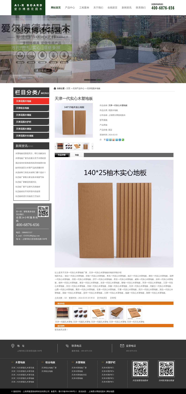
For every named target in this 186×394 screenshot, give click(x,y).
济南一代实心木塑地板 (95, 276)
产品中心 (70, 7)
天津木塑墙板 (77, 371)
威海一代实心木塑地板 (144, 279)
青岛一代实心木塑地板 (116, 276)
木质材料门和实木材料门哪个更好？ (30, 172)
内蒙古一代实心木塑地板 (160, 286)
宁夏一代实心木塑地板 (127, 290)
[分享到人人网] (120, 140)
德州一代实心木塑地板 (68, 283)
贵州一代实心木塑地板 (92, 293)
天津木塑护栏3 (108, 375)
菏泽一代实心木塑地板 (151, 283)
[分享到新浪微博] (113, 140)
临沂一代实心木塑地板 (137, 276)
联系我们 (141, 7)
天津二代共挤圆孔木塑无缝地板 (24, 368)
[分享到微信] (123, 140)
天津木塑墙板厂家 (79, 368)
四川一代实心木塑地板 (148, 290)
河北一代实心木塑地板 (75, 286)
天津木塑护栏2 (108, 378)
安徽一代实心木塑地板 (117, 286)
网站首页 (56, 7)
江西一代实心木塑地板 (113, 293)
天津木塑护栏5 (108, 368)
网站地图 (110, 391)
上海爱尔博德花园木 (97, 391)
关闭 (113, 298)
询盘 (77, 155)
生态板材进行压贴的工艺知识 (27, 196)
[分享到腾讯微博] (117, 140)
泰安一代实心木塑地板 (89, 283)
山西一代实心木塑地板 (64, 290)
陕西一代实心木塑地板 (155, 293)
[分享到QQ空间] (110, 140)
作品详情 (61, 155)
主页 (68, 88)
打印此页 (102, 298)
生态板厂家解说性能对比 (25, 182)
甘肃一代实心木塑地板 (106, 290)
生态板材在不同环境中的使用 (27, 191)
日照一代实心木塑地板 (81, 279)
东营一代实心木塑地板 (110, 283)
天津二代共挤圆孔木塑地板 (22, 378)
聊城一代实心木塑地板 (131, 283)
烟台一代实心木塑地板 (74, 276)
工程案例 (84, 7)
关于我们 (98, 7)
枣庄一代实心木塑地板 (123, 279)
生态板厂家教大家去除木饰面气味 (29, 177)
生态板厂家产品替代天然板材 (27, 187)
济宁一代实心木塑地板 (102, 279)
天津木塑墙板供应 (79, 375)
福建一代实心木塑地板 (134, 293)
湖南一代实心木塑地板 (71, 293)
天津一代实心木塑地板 (138, 286)
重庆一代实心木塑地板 (85, 290)
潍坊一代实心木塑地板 (158, 276)
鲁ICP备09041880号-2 (68, 391)
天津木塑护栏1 (108, 382)
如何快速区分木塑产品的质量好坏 (29, 168)
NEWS (30, 146)
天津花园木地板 (93, 88)
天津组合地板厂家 (49, 368)
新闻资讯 (127, 7)
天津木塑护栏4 (108, 371)
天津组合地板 (47, 371)
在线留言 (112, 7)
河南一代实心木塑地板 (96, 286)
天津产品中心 (78, 88)
